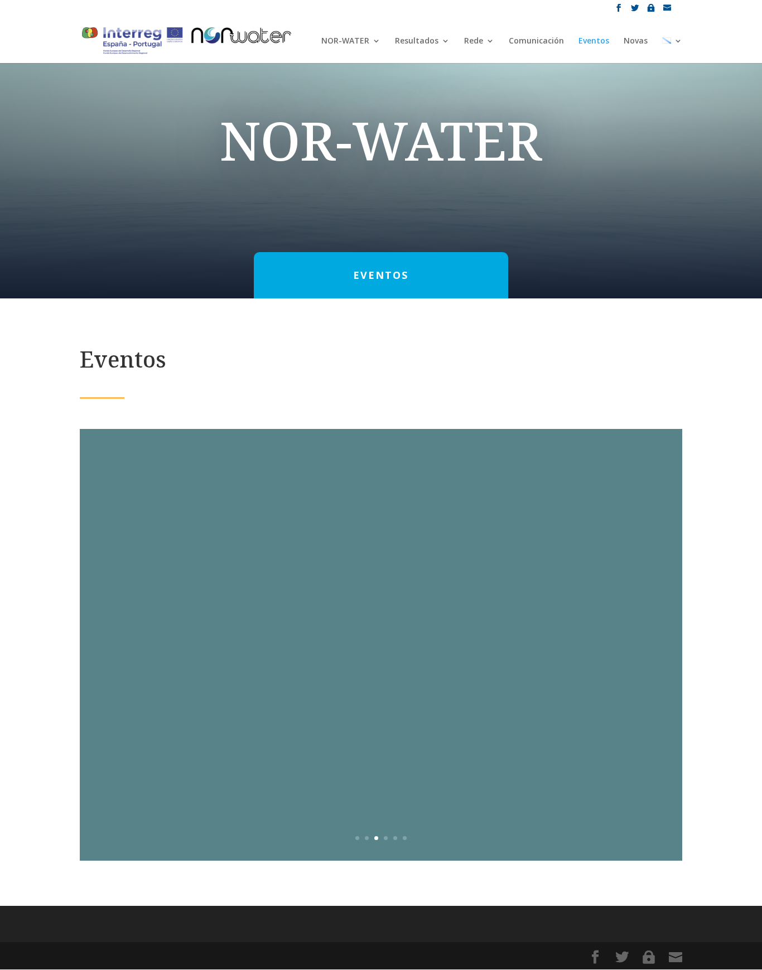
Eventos (593, 41)
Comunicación (536, 41)
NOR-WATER (345, 41)
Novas (636, 41)
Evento (404, 648)
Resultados (416, 41)
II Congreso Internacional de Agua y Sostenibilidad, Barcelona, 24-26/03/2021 (381, 595)
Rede (473, 41)
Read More (381, 736)
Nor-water (324, 648)
